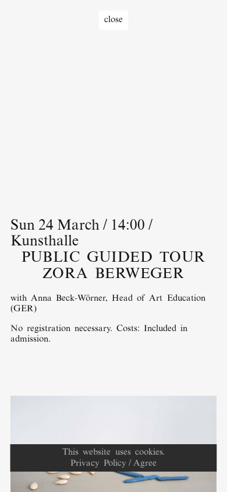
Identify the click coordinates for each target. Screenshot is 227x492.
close (113, 20)
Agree (145, 463)
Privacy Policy (98, 463)
